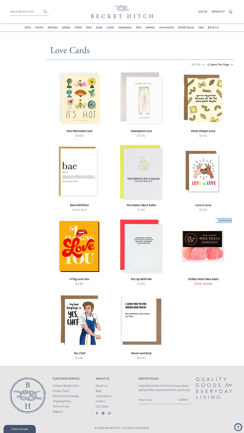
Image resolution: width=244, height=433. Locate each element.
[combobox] (29, 12)
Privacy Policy (61, 391)
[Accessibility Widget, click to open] (238, 427)
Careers (100, 401)
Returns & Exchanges (66, 396)
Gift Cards (102, 406)
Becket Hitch (113, 428)
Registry (58, 411)
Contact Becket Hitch (66, 386)
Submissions (103, 396)
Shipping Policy (62, 401)
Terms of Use (61, 406)
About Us (101, 386)
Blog (98, 391)
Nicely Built (142, 428)
